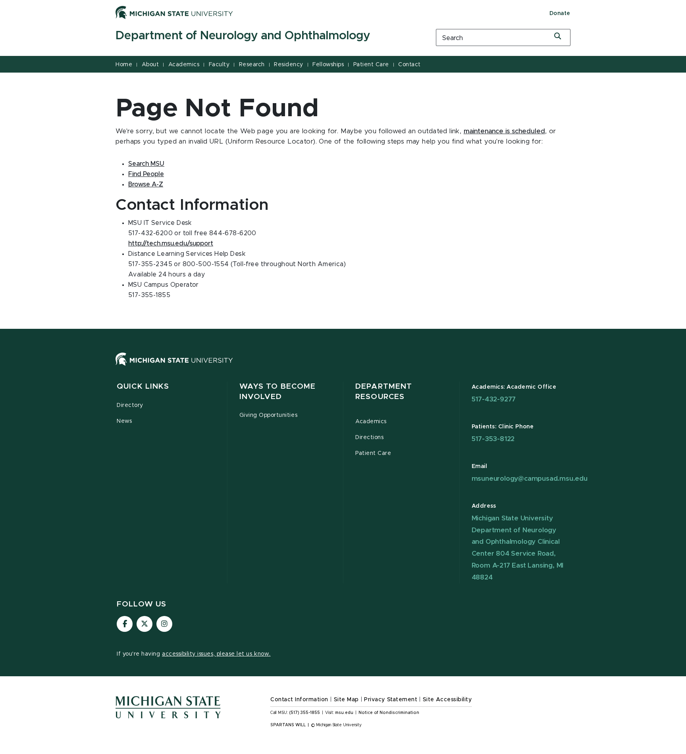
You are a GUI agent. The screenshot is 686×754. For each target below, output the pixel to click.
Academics (184, 64)
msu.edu (344, 713)
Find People (146, 174)
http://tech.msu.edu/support (170, 243)
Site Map (346, 699)
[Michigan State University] (174, 12)
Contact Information (299, 699)
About (150, 64)
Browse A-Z (145, 184)
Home (124, 64)
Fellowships (328, 64)
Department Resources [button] (383, 392)
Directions (369, 437)
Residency (288, 64)
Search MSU (146, 164)
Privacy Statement (390, 699)
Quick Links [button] (143, 386)
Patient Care (371, 64)
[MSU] (343, 367)
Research (252, 64)
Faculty (219, 64)
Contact (409, 64)
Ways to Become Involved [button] (277, 392)
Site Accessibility (447, 699)
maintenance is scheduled (504, 131)
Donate (559, 13)
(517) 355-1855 (304, 713)
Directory (130, 405)
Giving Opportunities (268, 415)
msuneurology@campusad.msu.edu (530, 478)
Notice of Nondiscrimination (388, 713)
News (124, 421)
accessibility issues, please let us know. (216, 654)
